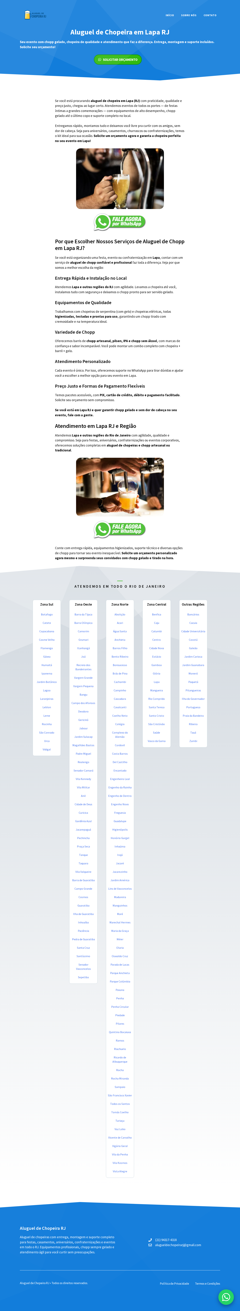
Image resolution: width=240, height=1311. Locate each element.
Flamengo (47, 648)
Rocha (120, 1070)
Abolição (120, 614)
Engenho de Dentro (120, 796)
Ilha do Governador (193, 699)
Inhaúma (120, 846)
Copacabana (46, 631)
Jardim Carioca (193, 656)
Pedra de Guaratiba (83, 939)
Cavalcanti (120, 707)
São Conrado (46, 732)
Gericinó (83, 720)
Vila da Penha (120, 1154)
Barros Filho (120, 648)
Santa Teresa (156, 707)
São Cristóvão (156, 724)
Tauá (193, 732)
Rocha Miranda (120, 1078)
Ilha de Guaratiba (83, 914)
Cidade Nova (156, 648)
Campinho (120, 690)
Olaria (120, 947)
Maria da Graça (120, 931)
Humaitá (46, 665)
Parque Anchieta (120, 973)
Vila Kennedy (83, 779)
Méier (120, 939)
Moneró (193, 673)
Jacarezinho (120, 871)
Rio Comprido (156, 699)
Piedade (120, 1015)
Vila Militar (83, 787)
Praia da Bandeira (193, 715)
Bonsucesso (120, 665)
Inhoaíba (83, 922)
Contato (210, 15)
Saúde (156, 732)
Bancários (193, 614)
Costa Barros (120, 753)
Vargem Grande (83, 677)
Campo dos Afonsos (83, 703)
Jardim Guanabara (193, 665)
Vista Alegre (120, 1171)
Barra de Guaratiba (83, 880)
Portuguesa (193, 707)
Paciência (83, 931)
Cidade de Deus (83, 804)
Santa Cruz (83, 947)
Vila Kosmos (120, 1163)
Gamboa (156, 665)
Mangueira (156, 690)
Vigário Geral (120, 1146)
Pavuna (120, 990)
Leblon (47, 707)
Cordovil (120, 745)
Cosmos (83, 897)
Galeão (193, 648)
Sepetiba (83, 977)
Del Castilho (120, 762)
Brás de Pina (120, 673)
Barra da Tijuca (83, 614)
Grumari (83, 639)
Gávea (46, 656)
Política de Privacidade (174, 1284)
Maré (120, 914)
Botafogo (47, 614)
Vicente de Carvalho (120, 1137)
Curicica (83, 812)
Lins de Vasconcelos (120, 888)
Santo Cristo (156, 715)
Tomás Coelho (120, 1112)
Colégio (120, 724)
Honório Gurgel (120, 838)
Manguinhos (120, 905)
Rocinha (47, 724)
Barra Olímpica (83, 623)
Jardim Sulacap (83, 736)
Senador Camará (83, 770)
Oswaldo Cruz (120, 956)
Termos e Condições (207, 1284)
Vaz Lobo (120, 1129)
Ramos (120, 1040)
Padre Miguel (83, 753)
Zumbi (193, 741)
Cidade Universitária (193, 631)
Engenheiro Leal (120, 779)
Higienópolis (120, 829)
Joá (83, 656)
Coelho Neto (120, 715)
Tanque (83, 855)
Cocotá (193, 639)
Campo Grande (83, 888)
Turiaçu (119, 1120)
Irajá (120, 855)
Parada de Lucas (120, 964)
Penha (120, 998)
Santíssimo (83, 956)
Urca (47, 741)
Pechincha (83, 838)
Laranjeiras (46, 699)
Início (170, 15)
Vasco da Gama (157, 741)
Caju (156, 623)
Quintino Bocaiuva (120, 1032)
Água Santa (120, 631)
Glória (156, 673)
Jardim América (120, 880)
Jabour (83, 728)
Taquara (83, 863)
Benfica (156, 614)
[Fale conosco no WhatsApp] (226, 1297)
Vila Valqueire (83, 871)
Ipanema (46, 673)
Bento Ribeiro (120, 656)
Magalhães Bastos (83, 745)
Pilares (120, 1023)
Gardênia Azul (83, 821)
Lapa (157, 682)
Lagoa (46, 690)
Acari (120, 623)
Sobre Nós (189, 15)
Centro (156, 639)
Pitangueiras (193, 690)
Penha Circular (120, 1006)
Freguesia (120, 812)
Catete (47, 623)
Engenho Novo (120, 804)
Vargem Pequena (83, 686)
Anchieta (120, 639)
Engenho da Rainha (120, 787)
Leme (46, 715)
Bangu (83, 694)
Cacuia (193, 623)
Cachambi (120, 682)
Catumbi (156, 631)
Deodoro (83, 711)
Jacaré (120, 863)
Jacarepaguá (83, 829)
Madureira (120, 897)
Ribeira (193, 724)
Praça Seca (83, 846)
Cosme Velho (47, 639)
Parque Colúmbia (120, 981)
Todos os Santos (120, 1104)
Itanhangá (83, 648)
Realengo (83, 762)
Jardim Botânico (47, 682)
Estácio (156, 656)
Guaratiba (83, 905)
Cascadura (120, 699)
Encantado (120, 770)
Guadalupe (120, 821)
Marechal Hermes (120, 922)
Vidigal (47, 749)
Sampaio (120, 1087)
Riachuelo (120, 1049)
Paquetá (193, 682)
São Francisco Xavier (120, 1095)
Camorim (83, 631)
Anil (83, 796)
